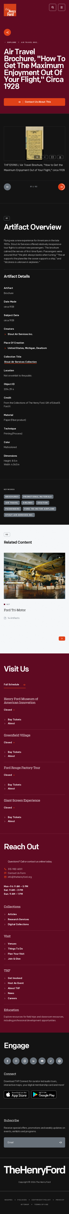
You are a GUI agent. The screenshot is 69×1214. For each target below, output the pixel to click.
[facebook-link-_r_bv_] (7, 1060)
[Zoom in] (37, 157)
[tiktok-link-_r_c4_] (50, 1060)
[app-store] (16, 1094)
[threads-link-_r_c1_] (24, 1060)
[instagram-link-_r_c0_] (16, 1060)
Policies (22, 1200)
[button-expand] (59, 557)
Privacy (60, 1200)
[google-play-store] (43, 1094)
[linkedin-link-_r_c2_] (33, 1060)
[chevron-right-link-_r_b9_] (62, 638)
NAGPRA (9, 1200)
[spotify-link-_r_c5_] (59, 1060)
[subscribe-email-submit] (60, 1142)
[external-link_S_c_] (34, 877)
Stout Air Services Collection (20, 362)
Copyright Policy (41, 1200)
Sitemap (25, 1205)
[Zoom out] (45, 157)
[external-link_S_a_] (34, 869)
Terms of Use (41, 1205)
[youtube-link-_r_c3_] (42, 1060)
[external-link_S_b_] (34, 873)
